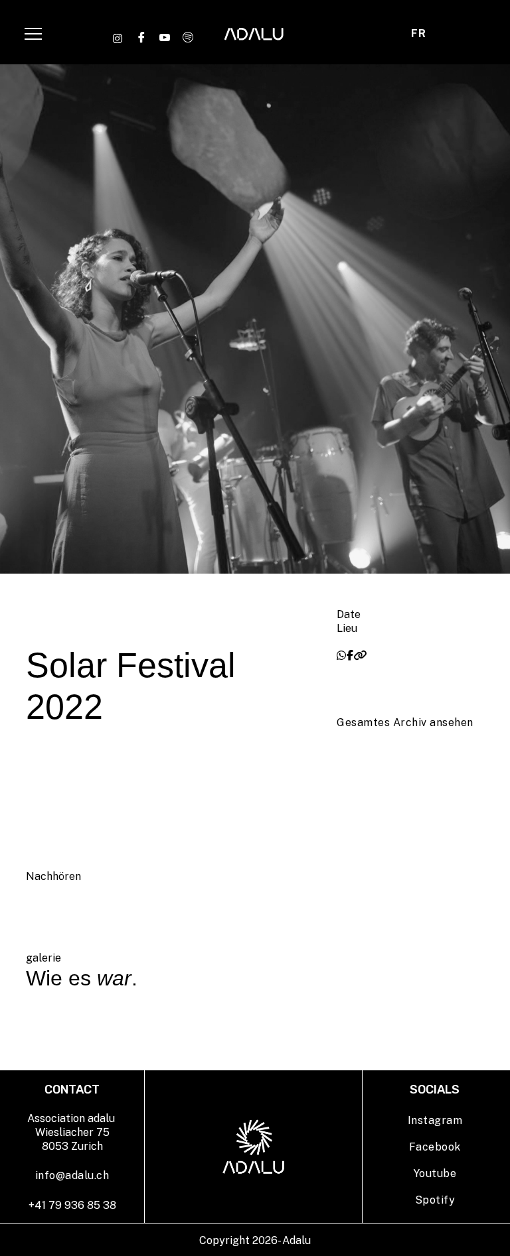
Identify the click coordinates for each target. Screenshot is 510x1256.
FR (418, 33)
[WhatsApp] (342, 655)
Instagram (435, 1120)
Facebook (435, 1147)
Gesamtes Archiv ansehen (405, 722)
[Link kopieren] (360, 655)
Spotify (435, 1200)
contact (370, 37)
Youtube (435, 1173)
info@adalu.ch (72, 1175)
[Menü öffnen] (33, 33)
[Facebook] (350, 655)
